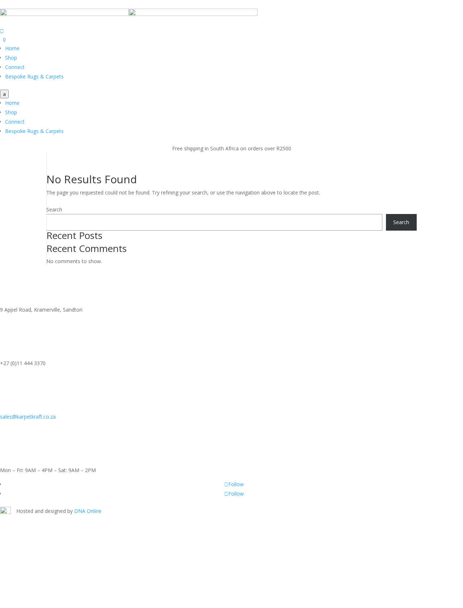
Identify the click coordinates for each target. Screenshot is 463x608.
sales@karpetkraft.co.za (28, 416)
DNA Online (88, 511)
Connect (15, 67)
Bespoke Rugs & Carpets (34, 76)
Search (54, 209)
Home (12, 48)
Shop (11, 57)
